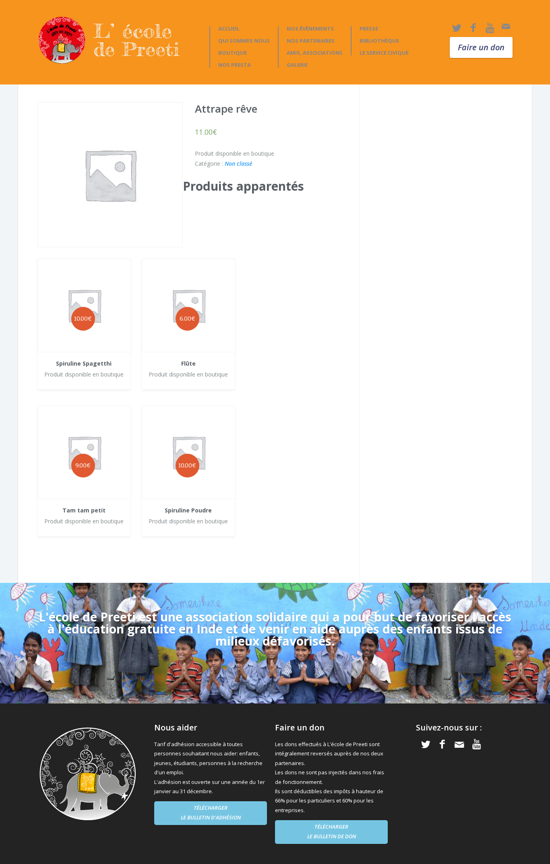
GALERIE (297, 65)
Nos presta (234, 65)
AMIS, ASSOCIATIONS (315, 53)
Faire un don (481, 47)
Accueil (229, 28)
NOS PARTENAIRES (311, 40)
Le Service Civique (384, 53)
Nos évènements (310, 28)
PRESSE (369, 28)
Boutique (232, 53)
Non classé (238, 163)
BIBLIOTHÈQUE (379, 40)
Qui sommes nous (244, 40)
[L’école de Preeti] (117, 40)
